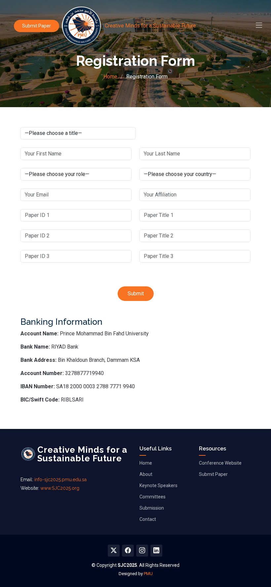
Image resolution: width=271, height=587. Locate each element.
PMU (148, 573)
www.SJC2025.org (59, 488)
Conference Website (220, 463)
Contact (147, 519)
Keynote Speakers (158, 485)
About (145, 474)
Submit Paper (36, 25)
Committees (152, 496)
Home (110, 76)
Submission (151, 508)
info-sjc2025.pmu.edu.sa (60, 479)
